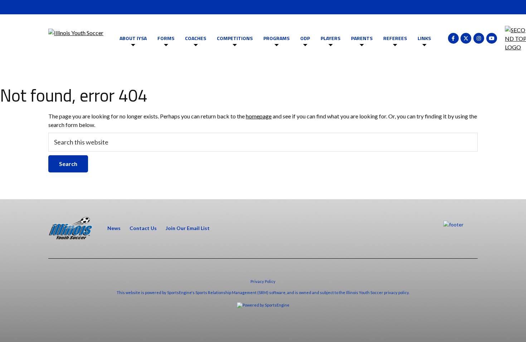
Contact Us (143, 228)
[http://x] (466, 38)
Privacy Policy (263, 281)
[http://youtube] (491, 38)
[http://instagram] (478, 38)
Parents (361, 38)
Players (330, 38)
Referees (395, 38)
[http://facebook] (453, 38)
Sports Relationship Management (226, 292)
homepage (259, 116)
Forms (165, 38)
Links (424, 38)
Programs (276, 38)
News (114, 228)
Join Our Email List (188, 228)
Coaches (195, 38)
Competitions (235, 38)
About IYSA (133, 38)
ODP (305, 38)
